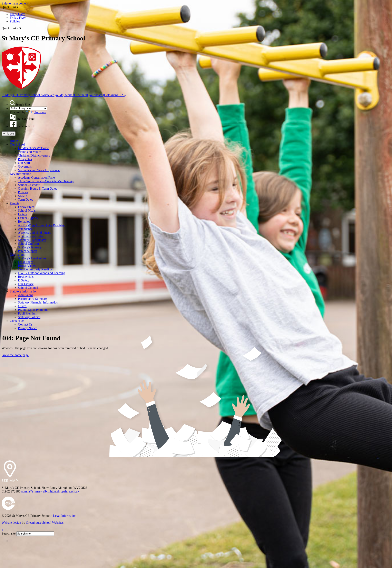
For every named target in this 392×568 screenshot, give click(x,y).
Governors (25, 166)
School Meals (27, 210)
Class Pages (25, 262)
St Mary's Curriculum (32, 258)
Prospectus (25, 159)
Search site (9, 533)
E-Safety (23, 280)
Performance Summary (33, 298)
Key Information (20, 174)
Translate (40, 112)
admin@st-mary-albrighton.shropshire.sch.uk (50, 491)
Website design (11, 522)
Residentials (25, 276)
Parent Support (27, 251)
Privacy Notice (27, 328)
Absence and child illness (34, 232)
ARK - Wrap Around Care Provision (41, 225)
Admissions (25, 295)
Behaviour (24, 221)
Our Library (25, 284)
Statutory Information (23, 291)
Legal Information (64, 515)
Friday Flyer (18, 17)
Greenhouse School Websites (44, 522)
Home (14, 140)
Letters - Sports (28, 218)
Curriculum (17, 254)
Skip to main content (15, 3)
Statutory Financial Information (38, 302)
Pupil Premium (27, 313)
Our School (17, 144)
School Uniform (28, 243)
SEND (22, 196)
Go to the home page (15, 355)
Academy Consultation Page (36, 177)
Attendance (25, 229)
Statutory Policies (29, 317)
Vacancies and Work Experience (39, 170)
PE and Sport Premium (33, 309)
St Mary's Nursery (29, 247)
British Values (27, 265)
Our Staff (24, 163)
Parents (14, 203)
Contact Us (17, 320)
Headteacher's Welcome (33, 148)
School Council (28, 287)
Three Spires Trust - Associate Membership (46, 181)
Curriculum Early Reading (35, 269)
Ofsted (22, 306)
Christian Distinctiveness (34, 155)
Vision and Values (29, 151)
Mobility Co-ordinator (32, 240)
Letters (22, 214)
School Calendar (28, 185)
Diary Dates (17, 14)
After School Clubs (30, 236)
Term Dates (25, 199)
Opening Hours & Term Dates (37, 188)
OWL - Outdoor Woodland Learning (41, 273)
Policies (15, 21)
